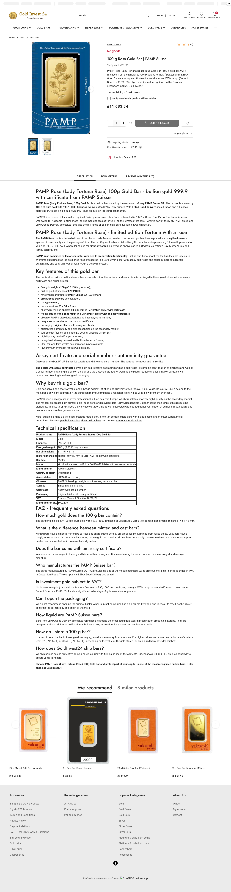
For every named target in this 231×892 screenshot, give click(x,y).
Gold (121, 803)
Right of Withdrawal (21, 809)
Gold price (15, 843)
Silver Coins (125, 826)
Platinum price (72, 809)
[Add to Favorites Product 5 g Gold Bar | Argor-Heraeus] (78, 700)
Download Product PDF (124, 157)
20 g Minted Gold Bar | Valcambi (102, 768)
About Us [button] (179, 795)
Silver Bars (125, 832)
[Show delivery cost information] (140, 147)
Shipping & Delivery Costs (24, 803)
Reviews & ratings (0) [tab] (140, 176)
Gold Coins (125, 809)
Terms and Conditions (22, 814)
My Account (180, 809)
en (158, 15)
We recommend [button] (94, 687)
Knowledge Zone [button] (76, 795)
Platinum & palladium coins (134, 837)
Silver (122, 820)
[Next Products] (215, 725)
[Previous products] (15, 725)
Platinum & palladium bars (134, 843)
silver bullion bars (91, 420)
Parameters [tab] (109, 176)
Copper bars (125, 849)
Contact (177, 814)
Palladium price (73, 814)
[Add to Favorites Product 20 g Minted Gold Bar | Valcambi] (133, 700)
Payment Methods (20, 826)
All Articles (70, 803)
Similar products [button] (135, 687)
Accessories (125, 854)
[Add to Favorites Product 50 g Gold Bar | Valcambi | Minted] (187, 700)
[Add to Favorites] (187, 123)
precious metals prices (129, 420)
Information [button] (17, 795)
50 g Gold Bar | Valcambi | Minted (157, 768)
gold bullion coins (70, 420)
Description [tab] (85, 176)
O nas (176, 803)
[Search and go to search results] (147, 15)
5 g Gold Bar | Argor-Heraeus (46, 768)
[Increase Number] (123, 123)
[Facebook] (115, 863)
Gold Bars (124, 814)
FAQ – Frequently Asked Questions (29, 832)
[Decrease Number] (109, 123)
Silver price (16, 849)
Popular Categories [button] (132, 795)
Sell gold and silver (20, 837)
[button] (216, 28)
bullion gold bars (111, 224)
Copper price (17, 854)
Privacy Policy (18, 820)
